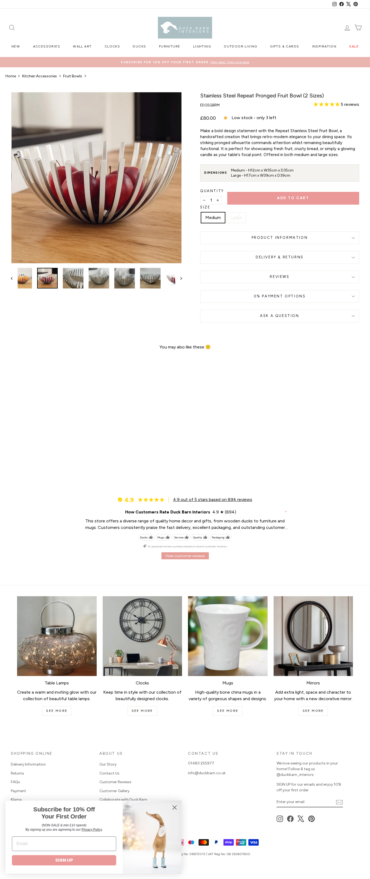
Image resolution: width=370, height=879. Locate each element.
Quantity (212, 191)
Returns (17, 773)
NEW (15, 46)
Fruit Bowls (72, 76)
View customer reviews (185, 556)
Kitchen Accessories (39, 76)
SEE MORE (56, 711)
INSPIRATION (324, 46)
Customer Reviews (115, 782)
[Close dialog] (174, 807)
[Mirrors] (313, 636)
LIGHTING (202, 46)
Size (205, 207)
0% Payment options (280, 296)
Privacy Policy (92, 830)
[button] (327, 104)
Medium (213, 217)
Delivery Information (28, 764)
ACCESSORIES (46, 46)
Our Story (107, 764)
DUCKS (139, 46)
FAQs (15, 782)
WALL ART (82, 46)
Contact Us (109, 773)
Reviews (279, 277)
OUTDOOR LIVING (240, 46)
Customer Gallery (114, 791)
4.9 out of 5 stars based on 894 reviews (212, 499)
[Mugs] (228, 636)
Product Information (280, 238)
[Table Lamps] (57, 636)
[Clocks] (142, 636)
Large (236, 217)
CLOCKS (112, 46)
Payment (18, 791)
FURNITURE (169, 46)
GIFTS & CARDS (284, 46)
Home (10, 76)
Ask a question (279, 316)
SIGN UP (64, 860)
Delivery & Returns (280, 257)
